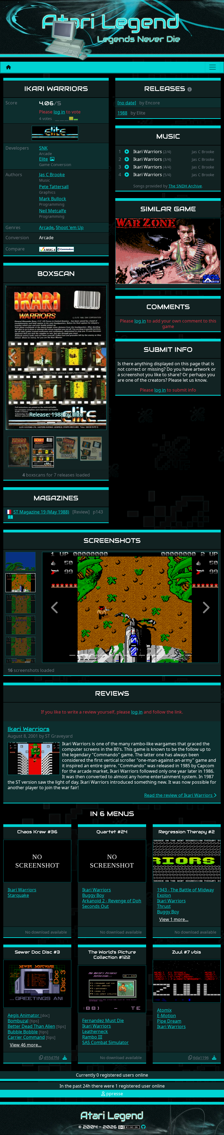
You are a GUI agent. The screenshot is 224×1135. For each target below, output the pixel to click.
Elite (43, 159)
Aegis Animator (24, 1015)
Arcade (46, 227)
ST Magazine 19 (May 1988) (41, 512)
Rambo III (92, 1037)
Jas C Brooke (52, 175)
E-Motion (166, 1016)
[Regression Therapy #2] (187, 860)
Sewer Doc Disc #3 (37, 952)
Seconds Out (95, 906)
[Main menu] (212, 67)
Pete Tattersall (54, 187)
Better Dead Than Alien (31, 1026)
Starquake (18, 895)
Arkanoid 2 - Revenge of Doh (111, 901)
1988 (122, 113)
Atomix (164, 1010)
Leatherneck (95, 1031)
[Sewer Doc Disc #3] (37, 983)
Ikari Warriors (28, 728)
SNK (43, 148)
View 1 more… (173, 919)
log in (59, 112)
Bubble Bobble (23, 1032)
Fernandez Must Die (103, 1020)
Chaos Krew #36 (37, 832)
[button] (13, 357)
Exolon (164, 895)
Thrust (164, 906)
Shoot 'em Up (70, 227)
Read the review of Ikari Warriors (179, 795)
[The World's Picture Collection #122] (112, 989)
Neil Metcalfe (52, 211)
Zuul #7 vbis (186, 952)
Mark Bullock (52, 199)
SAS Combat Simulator (105, 1042)
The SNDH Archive (185, 186)
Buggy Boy (93, 895)
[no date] (126, 103)
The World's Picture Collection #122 (112, 954)
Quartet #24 (111, 832)
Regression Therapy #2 (186, 832)
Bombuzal (18, 1021)
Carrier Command (26, 1037)
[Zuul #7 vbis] (187, 981)
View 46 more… (26, 1045)
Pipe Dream (169, 1021)
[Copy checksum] (41, 1057)
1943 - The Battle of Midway (185, 890)
